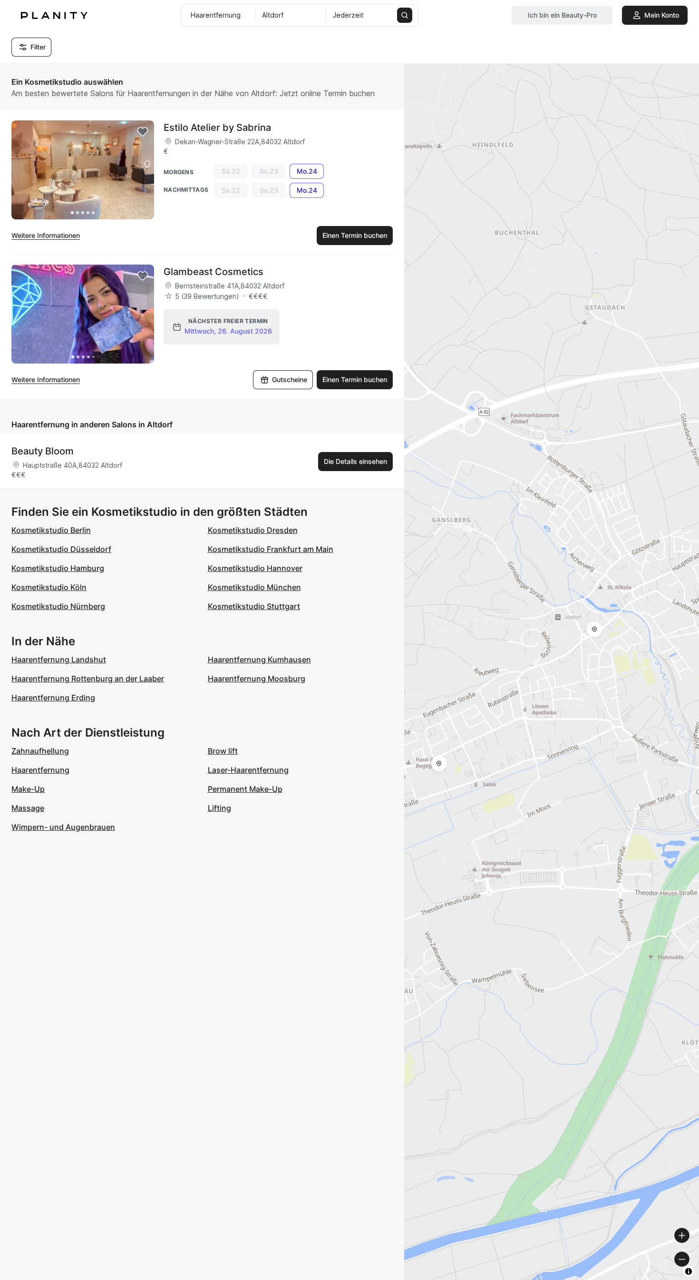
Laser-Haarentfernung (248, 770)
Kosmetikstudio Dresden (253, 530)
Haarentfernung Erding (53, 697)
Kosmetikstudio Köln (49, 587)
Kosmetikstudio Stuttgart (254, 606)
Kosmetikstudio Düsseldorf (61, 549)
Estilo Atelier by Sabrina (217, 127)
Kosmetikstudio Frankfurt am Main (270, 549)
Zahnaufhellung (40, 751)
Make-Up (28, 789)
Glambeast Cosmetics (213, 271)
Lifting (219, 808)
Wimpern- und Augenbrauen (63, 827)
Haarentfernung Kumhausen (259, 659)
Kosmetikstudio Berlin (51, 530)
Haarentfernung (40, 770)
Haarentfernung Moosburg (256, 678)
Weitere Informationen (45, 235)
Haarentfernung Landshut (58, 659)
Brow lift (223, 751)
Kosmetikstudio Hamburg (57, 568)
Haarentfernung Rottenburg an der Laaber (87, 678)
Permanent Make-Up (245, 789)
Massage (27, 808)
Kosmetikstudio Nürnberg (58, 606)
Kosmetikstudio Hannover (255, 568)
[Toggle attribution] (688, 1271)
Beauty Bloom (42, 451)
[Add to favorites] (142, 132)
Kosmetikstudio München (254, 587)
